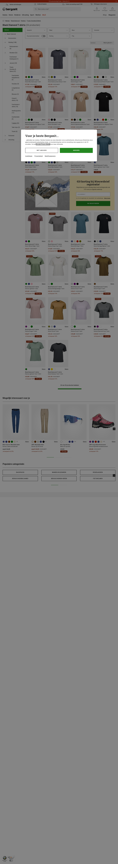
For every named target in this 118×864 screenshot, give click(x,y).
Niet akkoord (42, 150)
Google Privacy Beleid (43, 144)
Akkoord (76, 150)
